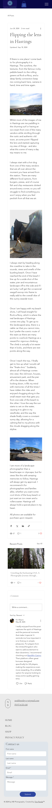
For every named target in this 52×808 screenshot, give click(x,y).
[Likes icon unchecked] (17, 683)
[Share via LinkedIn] (23, 526)
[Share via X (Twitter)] (17, 526)
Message (10, 777)
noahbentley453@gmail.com (27, 700)
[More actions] (40, 28)
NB (8, 703)
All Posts (11, 16)
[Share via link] (29, 526)
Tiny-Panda (39, 802)
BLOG (8, 725)
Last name (10, 758)
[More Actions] (40, 620)
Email (8, 768)
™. (45, 802)
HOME (8, 720)
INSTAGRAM (21, 704)
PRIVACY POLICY (14, 737)
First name (10, 749)
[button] (23, 4)
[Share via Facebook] (11, 526)
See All (39, 543)
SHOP (8, 731)
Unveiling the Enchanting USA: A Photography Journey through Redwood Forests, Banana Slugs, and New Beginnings (25, 574)
